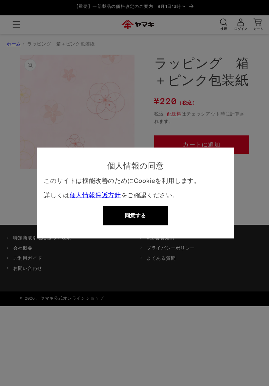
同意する (135, 215)
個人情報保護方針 (95, 195)
